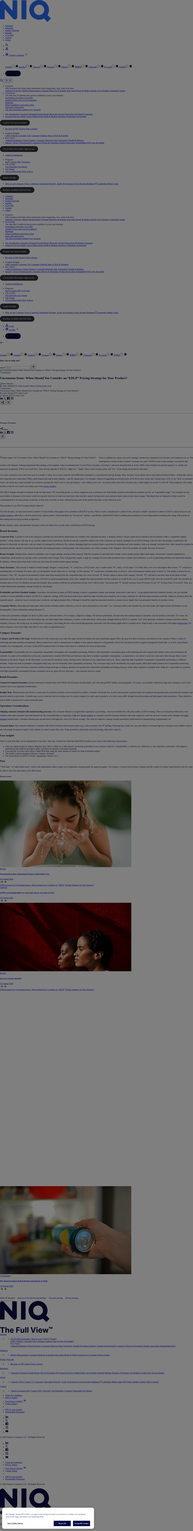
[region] (48, 1518)
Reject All (62, 1523)
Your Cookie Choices (15, 1523)
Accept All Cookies (81, 1523)
